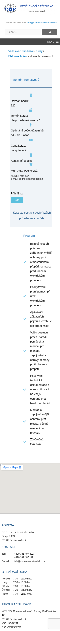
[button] (50, 41)
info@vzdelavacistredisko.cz (42, 22)
